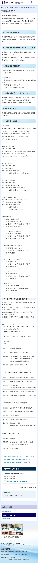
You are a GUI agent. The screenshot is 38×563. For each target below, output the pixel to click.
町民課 (6, 473)
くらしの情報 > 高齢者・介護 (14, 496)
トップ (2, 7)
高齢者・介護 (18, 7)
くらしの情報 (9, 7)
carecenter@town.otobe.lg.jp (17, 481)
